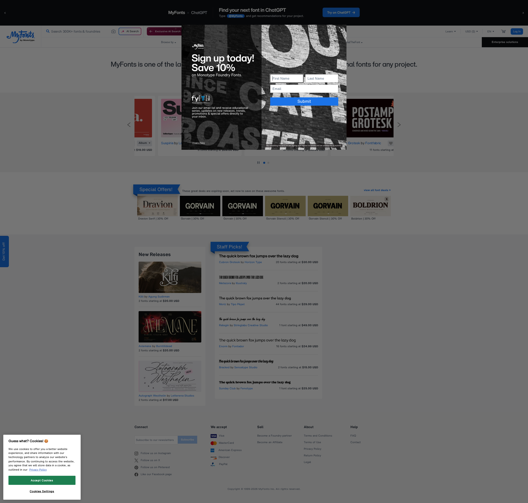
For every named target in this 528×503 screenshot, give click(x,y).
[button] (341, 29)
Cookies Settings (42, 491)
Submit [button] (304, 101)
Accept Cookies (42, 480)
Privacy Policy (38, 469)
